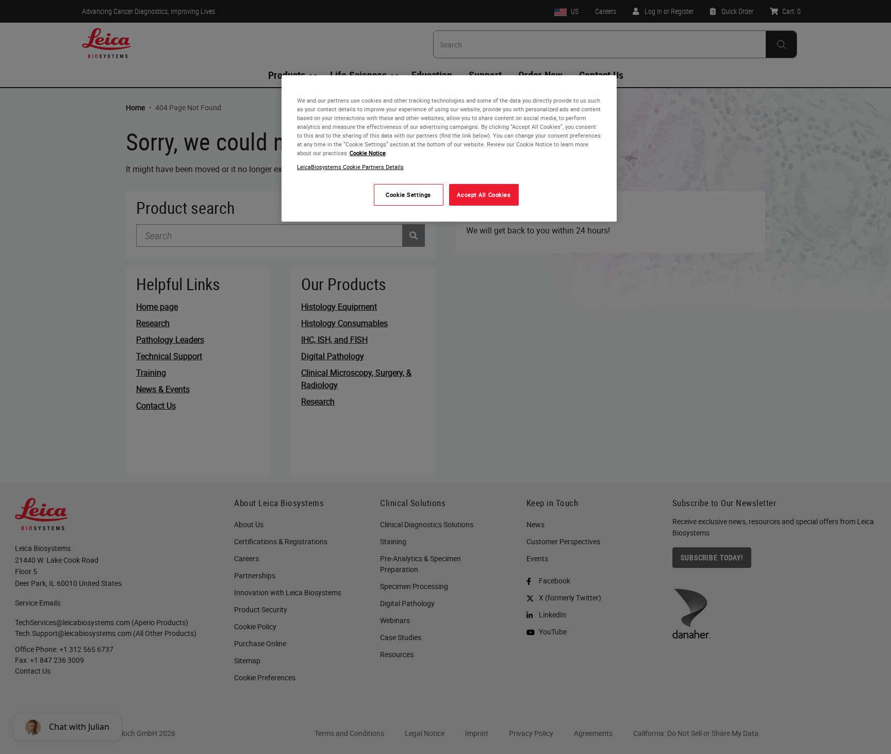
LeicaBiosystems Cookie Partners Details (350, 167)
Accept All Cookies (483, 195)
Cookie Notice (368, 153)
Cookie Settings (408, 195)
